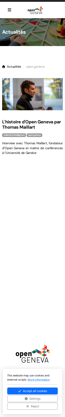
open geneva (34, 135)
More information (39, 379)
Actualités (14, 67)
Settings (35, 399)
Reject (35, 406)
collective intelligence (14, 135)
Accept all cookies (35, 391)
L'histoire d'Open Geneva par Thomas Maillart (31, 124)
